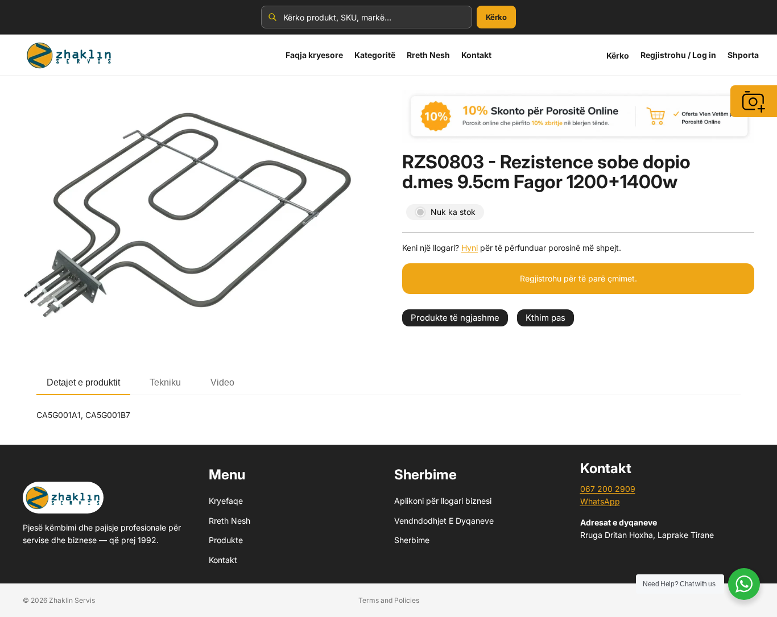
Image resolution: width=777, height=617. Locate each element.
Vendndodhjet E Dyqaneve (444, 520)
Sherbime (411, 540)
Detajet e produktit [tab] (83, 382)
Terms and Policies (388, 600)
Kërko (496, 17)
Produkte (226, 540)
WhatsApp (600, 501)
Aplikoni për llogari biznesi (442, 501)
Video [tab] (222, 382)
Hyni (469, 247)
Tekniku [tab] (165, 382)
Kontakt (223, 559)
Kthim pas (545, 317)
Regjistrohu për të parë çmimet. (578, 278)
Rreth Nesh (229, 520)
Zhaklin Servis (72, 600)
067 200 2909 (607, 489)
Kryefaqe (226, 501)
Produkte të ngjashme (455, 317)
